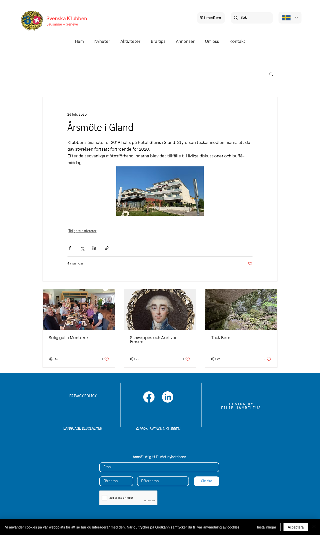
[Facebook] (148, 397)
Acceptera (296, 526)
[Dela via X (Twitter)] (82, 248)
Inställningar (266, 526)
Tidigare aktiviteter (82, 231)
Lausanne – (55, 24)
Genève (71, 24)
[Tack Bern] (241, 309)
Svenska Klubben (66, 19)
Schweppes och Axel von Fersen (154, 340)
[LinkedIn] (167, 397)
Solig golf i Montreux (68, 338)
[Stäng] (314, 527)
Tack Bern (220, 338)
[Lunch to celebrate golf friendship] (79, 309)
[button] (130, 39)
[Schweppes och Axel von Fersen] (160, 309)
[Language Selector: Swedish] (290, 18)
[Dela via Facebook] (70, 248)
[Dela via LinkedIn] (94, 248)
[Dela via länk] (106, 248)
